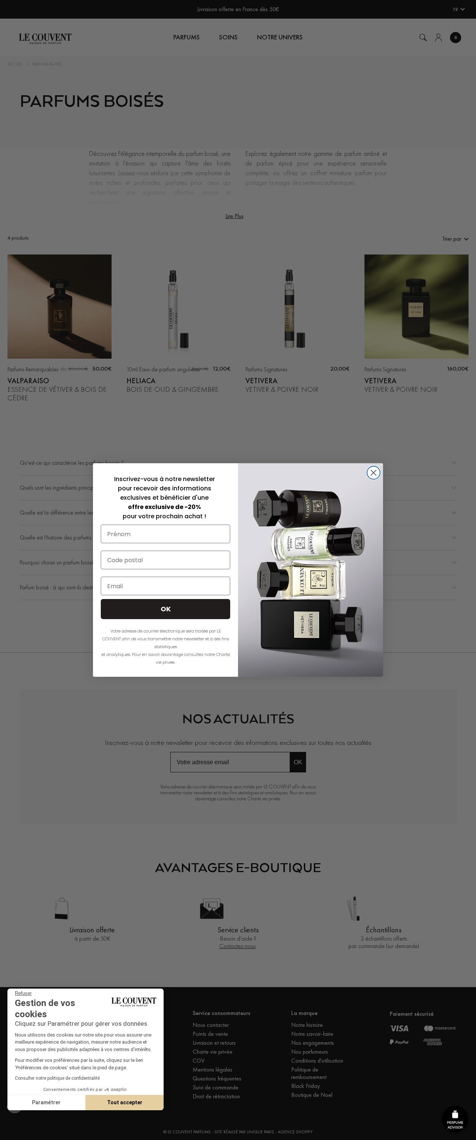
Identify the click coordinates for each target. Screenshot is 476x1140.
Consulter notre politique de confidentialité (57, 1078)
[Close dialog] (373, 472)
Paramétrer (46, 1102)
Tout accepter (124, 1102)
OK (166, 609)
